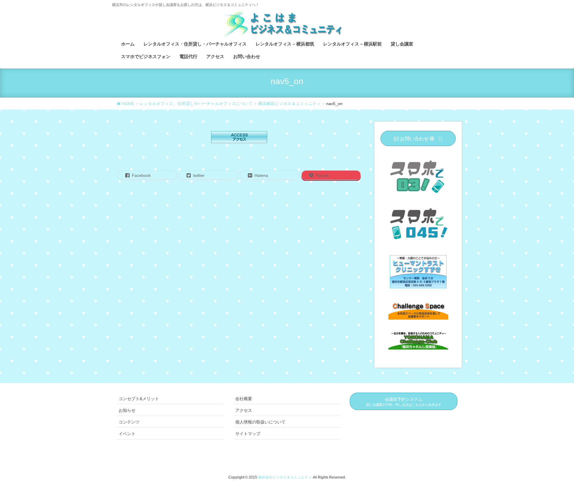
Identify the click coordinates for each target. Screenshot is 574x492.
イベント (127, 433)
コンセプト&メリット (139, 398)
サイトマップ (247, 433)
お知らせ (127, 410)
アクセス (243, 410)
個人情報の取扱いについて (260, 422)
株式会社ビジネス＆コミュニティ (285, 477)
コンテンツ (129, 422)
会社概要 (243, 398)
